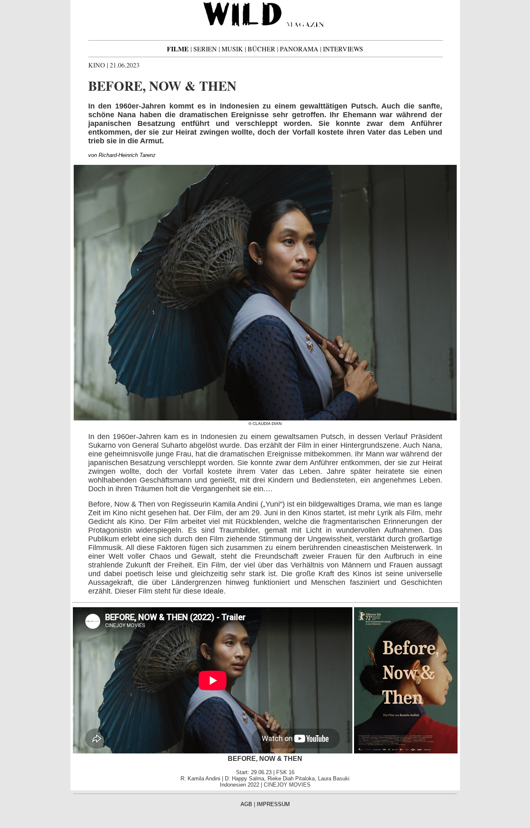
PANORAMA (299, 48)
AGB (246, 804)
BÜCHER (261, 48)
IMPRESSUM (273, 804)
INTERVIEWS (343, 48)
